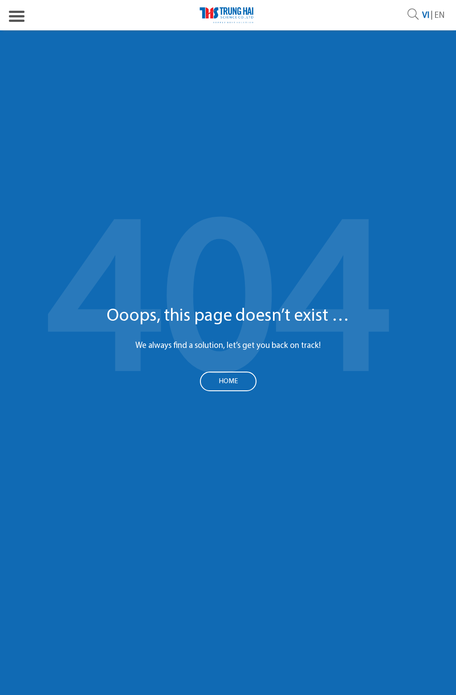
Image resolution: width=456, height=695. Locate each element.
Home (228, 381)
